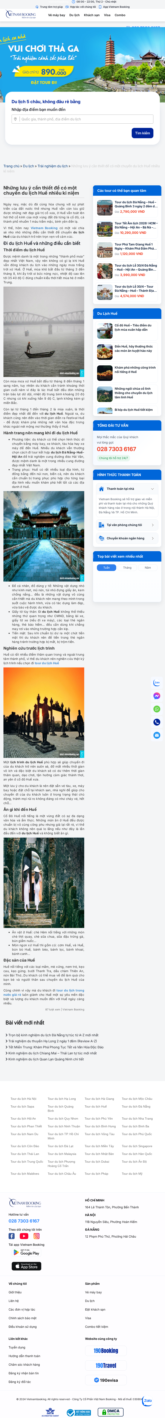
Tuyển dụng (17, 1347)
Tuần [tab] (106, 567)
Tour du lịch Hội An (23, 1118)
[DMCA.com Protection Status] (111, 1413)
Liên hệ (14, 1301)
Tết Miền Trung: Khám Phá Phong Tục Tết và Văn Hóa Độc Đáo (56, 1047)
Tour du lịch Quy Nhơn (63, 1118)
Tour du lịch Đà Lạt (60, 1146)
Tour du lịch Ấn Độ (134, 1161)
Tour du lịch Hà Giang (99, 1098)
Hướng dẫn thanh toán (24, 1356)
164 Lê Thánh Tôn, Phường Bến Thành (112, 1207)
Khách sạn (92, 15)
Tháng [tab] (127, 567)
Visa (107, 15)
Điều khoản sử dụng (23, 1326)
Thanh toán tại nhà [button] (120, 488)
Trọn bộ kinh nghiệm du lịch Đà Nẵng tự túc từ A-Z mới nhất (53, 1035)
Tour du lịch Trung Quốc (27, 1161)
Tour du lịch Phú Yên (99, 1118)
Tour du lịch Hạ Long (62, 1098)
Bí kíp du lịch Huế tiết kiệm (134, 409)
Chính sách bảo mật (23, 1318)
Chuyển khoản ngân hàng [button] (125, 538)
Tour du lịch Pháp (96, 1173)
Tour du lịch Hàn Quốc (137, 1154)
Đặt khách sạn (95, 1309)
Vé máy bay (56, 15)
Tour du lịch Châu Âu (62, 1173)
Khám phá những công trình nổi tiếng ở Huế (135, 370)
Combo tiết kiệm (96, 1326)
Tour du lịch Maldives (25, 1173)
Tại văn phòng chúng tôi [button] (124, 525)
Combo (120, 15)
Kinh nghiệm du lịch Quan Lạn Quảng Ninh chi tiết (46, 1059)
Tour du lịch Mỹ (132, 1173)
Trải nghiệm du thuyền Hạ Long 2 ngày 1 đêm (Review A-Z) (52, 1041)
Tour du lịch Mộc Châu (137, 1098)
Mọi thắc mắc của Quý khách (117, 437)
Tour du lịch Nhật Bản (99, 1154)
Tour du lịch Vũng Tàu (100, 1134)
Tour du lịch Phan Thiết (26, 1126)
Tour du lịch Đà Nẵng (136, 1106)
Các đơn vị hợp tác (22, 1309)
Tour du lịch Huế (96, 1106)
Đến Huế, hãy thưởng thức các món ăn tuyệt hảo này (134, 348)
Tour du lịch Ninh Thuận (64, 1126)
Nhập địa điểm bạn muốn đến (39, 109)
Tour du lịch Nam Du (24, 1134)
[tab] (127, 488)
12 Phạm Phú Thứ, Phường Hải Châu (110, 1236)
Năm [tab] (148, 567)
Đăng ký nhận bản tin (24, 1373)
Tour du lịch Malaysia (62, 1154)
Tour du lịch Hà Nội (23, 1098)
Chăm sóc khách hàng (24, 1364)
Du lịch (74, 15)
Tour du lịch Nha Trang (137, 1118)
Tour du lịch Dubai (97, 1161)
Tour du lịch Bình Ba (135, 1126)
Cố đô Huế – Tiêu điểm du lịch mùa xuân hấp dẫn (133, 327)
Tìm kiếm (142, 133)
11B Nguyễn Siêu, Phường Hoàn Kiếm (111, 1222)
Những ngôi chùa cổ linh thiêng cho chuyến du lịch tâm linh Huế (134, 393)
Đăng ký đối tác (20, 1382)
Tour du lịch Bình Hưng (100, 1126)
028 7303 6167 (116, 449)
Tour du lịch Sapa (22, 1106)
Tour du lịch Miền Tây (99, 1146)
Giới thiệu (15, 1292)
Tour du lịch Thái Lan (25, 1154)
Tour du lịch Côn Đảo (25, 1146)
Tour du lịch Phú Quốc (137, 1134)
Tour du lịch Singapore (137, 1146)
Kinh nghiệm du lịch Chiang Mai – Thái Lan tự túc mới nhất (52, 1053)
